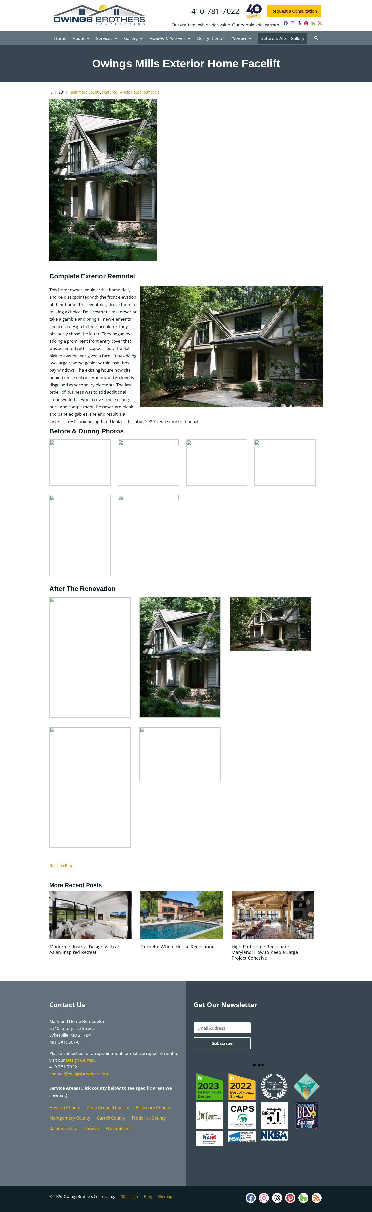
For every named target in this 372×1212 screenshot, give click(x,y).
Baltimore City (63, 1128)
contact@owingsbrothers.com (78, 1074)
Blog (148, 1196)
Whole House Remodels (139, 92)
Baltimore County (85, 92)
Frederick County (149, 1118)
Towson (91, 1128)
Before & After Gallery (282, 38)
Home (60, 38)
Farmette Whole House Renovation (177, 947)
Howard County (64, 1107)
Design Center (211, 38)
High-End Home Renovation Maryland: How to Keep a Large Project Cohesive (265, 952)
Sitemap (165, 1196)
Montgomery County (69, 1118)
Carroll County (111, 1118)
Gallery (131, 38)
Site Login (129, 1196)
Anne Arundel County (108, 1107)
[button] (316, 38)
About (79, 38)
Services (104, 38)
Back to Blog (61, 865)
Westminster (118, 1128)
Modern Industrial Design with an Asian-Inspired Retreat (84, 949)
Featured (109, 92)
